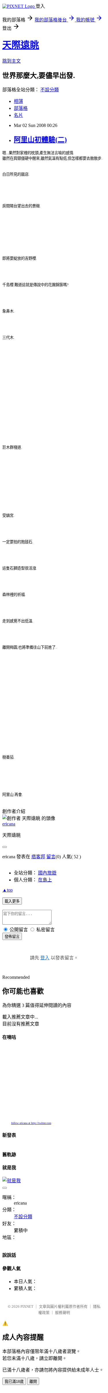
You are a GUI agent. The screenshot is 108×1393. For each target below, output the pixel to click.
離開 (33, 1381)
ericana (8, 823)
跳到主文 (11, 61)
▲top (7, 890)
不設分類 (49, 89)
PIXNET (26, 1306)
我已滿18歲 (14, 1381)
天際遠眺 (20, 45)
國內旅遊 (47, 872)
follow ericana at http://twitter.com (31, 1123)
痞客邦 (38, 856)
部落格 (21, 108)
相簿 (18, 101)
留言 (51, 856)
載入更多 (12, 901)
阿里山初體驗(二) (40, 139)
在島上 (45, 879)
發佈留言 (12, 936)
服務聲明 (62, 1312)
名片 (18, 115)
